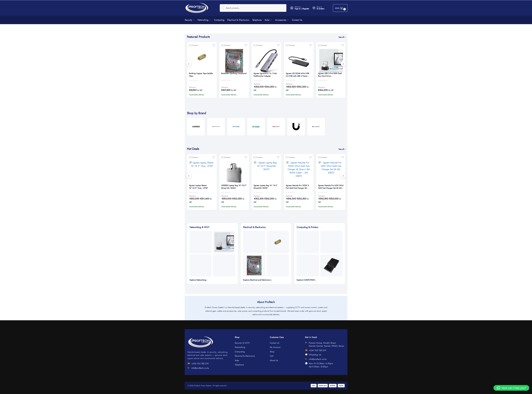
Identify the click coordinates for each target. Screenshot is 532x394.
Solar (237, 360)
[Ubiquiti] (296, 127)
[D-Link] (256, 127)
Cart (271, 355)
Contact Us (274, 342)
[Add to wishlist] (213, 45)
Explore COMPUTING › (306, 279)
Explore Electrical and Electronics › (257, 279)
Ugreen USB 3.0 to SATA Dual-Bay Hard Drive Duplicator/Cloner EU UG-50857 (331, 74)
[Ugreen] (196, 127)
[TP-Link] (236, 127)
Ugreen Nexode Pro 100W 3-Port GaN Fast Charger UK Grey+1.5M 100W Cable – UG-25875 (298, 187)
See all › (342, 37)
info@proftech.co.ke (200, 368)
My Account (275, 347)
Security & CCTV (242, 342)
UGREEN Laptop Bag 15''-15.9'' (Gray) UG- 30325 (234, 186)
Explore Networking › (198, 279)
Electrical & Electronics (245, 355)
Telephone (239, 364)
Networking (240, 347)
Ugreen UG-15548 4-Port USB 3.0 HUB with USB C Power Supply (297, 74)
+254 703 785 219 (200, 363)
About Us (274, 360)
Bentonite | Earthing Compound (233, 73)
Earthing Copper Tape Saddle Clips (201, 74)
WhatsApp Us (315, 354)
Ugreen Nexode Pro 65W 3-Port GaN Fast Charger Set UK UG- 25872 (331, 187)
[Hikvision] (276, 127)
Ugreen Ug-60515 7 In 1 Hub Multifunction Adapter (265, 74)
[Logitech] (316, 127)
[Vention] (216, 127)
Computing (240, 351)
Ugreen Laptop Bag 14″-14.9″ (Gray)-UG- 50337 (266, 186)
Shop (272, 351)
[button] (340, 8)
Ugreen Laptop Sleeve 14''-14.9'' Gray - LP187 (198, 186)
